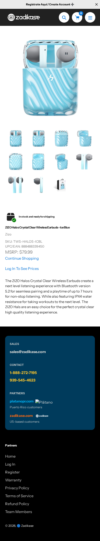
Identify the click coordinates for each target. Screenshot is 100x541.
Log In (10, 464)
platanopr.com (21, 401)
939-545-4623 (22, 380)
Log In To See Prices (22, 268)
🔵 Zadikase (25, 525)
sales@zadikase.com (28, 351)
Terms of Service (19, 495)
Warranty (13, 480)
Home (10, 456)
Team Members (18, 511)
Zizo (8, 234)
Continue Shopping (22, 258)
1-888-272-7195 (23, 372)
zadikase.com (21, 415)
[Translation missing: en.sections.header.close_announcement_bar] (96, 4)
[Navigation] (90, 17)
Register (12, 472)
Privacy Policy (17, 488)
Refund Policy (17, 503)
